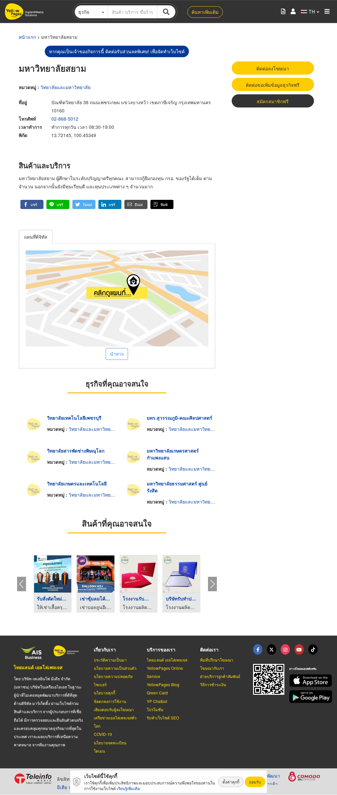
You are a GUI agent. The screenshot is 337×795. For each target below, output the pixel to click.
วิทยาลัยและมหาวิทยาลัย (65, 87)
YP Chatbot (157, 701)
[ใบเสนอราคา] (283, 12)
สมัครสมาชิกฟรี (273, 101)
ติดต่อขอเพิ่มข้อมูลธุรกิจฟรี (272, 85)
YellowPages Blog (163, 684)
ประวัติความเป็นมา (110, 660)
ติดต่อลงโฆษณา (272, 68)
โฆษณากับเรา (212, 668)
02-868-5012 (64, 118)
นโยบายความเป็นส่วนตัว (115, 668)
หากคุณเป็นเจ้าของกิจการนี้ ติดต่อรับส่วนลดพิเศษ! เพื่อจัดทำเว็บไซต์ (117, 51)
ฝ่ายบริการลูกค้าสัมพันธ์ (220, 676)
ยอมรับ (255, 781)
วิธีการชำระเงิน (213, 684)
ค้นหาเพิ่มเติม (205, 12)
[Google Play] (306, 696)
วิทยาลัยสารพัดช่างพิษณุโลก (75, 450)
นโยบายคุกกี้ (104, 692)
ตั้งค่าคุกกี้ (230, 781)
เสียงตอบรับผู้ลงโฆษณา (114, 709)
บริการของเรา (161, 649)
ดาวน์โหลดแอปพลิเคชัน (302, 668)
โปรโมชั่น (155, 709)
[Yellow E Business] (257, 649)
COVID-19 (103, 734)
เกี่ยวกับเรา (105, 649)
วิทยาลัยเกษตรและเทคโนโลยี (77, 483)
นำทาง (117, 353)
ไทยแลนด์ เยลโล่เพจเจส (38, 667)
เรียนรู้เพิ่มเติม (128, 788)
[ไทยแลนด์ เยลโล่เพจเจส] (271, 649)
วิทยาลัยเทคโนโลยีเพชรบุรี (74, 417)
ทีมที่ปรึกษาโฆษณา (216, 660)
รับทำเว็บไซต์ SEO (163, 717)
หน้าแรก (27, 37)
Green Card (157, 692)
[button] (31, 204)
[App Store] (306, 680)
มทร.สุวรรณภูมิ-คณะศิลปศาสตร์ (179, 417)
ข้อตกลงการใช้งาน (110, 701)
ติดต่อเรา (209, 649)
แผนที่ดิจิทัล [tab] (35, 236)
